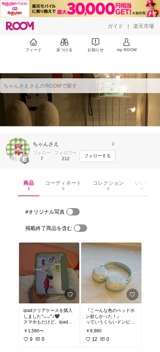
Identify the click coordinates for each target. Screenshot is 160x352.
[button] (18, 149)
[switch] (73, 212)
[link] (49, 273)
